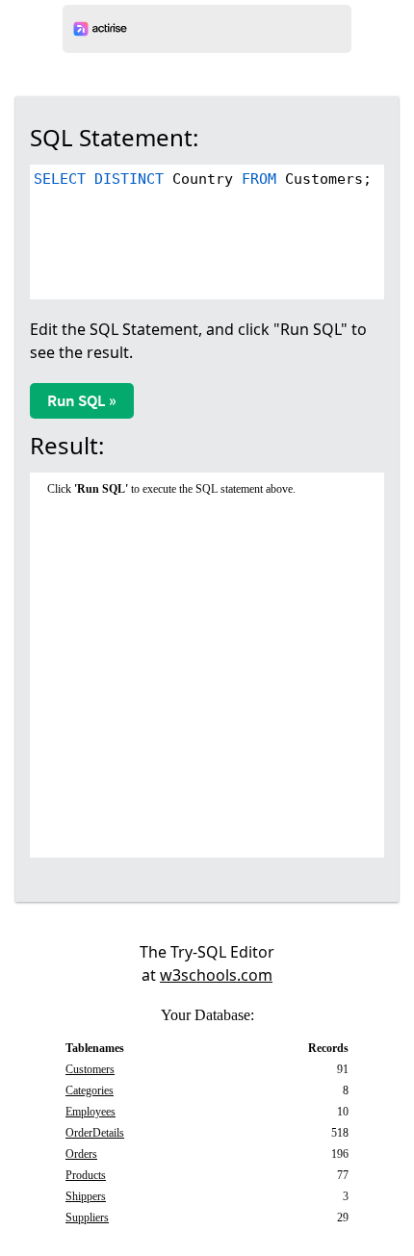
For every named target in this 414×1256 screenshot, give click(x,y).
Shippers (85, 1196)
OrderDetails (94, 1133)
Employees (90, 1111)
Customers (90, 1069)
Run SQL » (81, 400)
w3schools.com (216, 975)
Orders (81, 1154)
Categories (89, 1090)
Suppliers (87, 1217)
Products (85, 1175)
